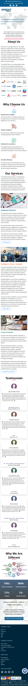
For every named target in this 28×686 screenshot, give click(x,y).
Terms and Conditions (6, 645)
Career (2, 633)
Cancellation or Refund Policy (7, 647)
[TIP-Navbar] (25, 9)
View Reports (6, 242)
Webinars (3, 661)
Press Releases (4, 657)
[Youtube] (13, 673)
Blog (2, 662)
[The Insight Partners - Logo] (7, 9)
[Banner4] (18, 23)
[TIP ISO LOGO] (14, 671)
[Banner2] (13, 23)
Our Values (3, 650)
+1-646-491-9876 (9, 3)
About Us (3, 629)
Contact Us (3, 631)
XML (2, 636)
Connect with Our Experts (14, 618)
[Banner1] (10, 23)
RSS (2, 635)
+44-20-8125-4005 (19, 3)
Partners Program (5, 659)
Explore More (6, 308)
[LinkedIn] (16, 5)
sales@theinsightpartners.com (14, 1)
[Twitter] (13, 5)
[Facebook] (10, 5)
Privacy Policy (4, 643)
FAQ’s (2, 648)
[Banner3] (15, 23)
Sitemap (3, 664)
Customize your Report (8, 371)
